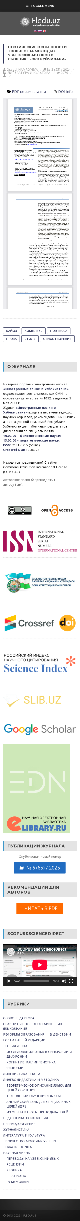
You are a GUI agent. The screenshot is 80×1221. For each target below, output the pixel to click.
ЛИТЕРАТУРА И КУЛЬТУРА (29, 72)
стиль (30, 339)
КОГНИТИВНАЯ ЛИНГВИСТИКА (31, 1062)
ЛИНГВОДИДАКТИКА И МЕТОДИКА (31, 1079)
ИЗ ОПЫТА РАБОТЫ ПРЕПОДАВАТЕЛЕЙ (37, 1112)
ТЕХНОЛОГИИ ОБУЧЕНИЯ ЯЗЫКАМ (33, 1096)
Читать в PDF (39, 908)
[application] (40, 965)
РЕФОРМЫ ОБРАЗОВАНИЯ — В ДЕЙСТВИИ (37, 1034)
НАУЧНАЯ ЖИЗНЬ (16, 1153)
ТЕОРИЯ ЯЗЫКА (15, 1046)
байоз (11, 331)
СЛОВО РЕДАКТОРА (18, 1018)
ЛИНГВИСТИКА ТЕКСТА (21, 1074)
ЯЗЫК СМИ (14, 1068)
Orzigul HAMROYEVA (22, 69)
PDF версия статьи (29, 91)
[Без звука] (64, 981)
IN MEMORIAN (17, 1182)
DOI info (65, 91)
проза (11, 339)
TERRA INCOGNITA (17, 1147)
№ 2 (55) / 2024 (58, 69)
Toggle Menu (42, 6)
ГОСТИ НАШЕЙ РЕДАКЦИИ (24, 1040)
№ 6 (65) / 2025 (42, 868)
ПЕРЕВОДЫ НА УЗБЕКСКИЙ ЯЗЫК (32, 1158)
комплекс (34, 331)
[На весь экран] (71, 981)
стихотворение (57, 339)
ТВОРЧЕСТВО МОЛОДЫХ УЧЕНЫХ (29, 1141)
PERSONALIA (16, 1176)
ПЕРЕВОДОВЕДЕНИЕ (19, 1124)
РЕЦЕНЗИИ (15, 1164)
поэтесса (59, 331)
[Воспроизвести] (9, 981)
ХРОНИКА (14, 1170)
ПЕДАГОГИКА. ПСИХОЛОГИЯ (25, 1118)
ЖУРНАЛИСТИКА (16, 1129)
